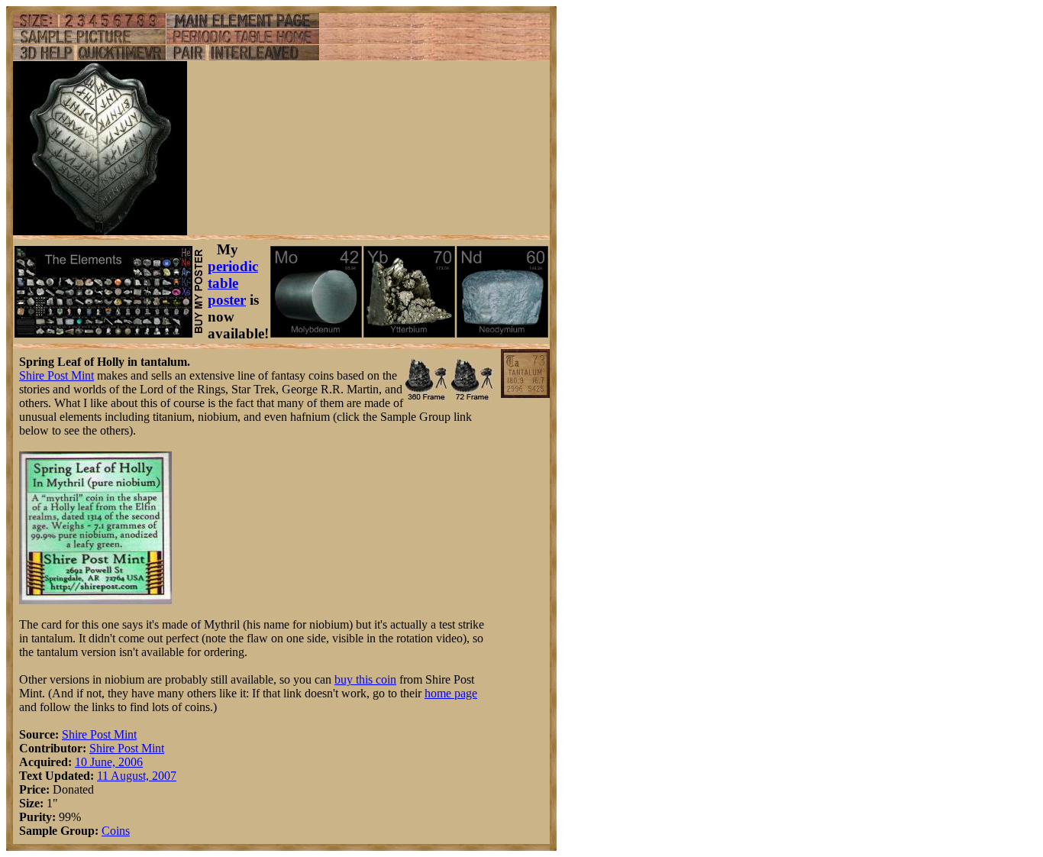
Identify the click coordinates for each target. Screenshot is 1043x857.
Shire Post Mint (56, 375)
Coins (116, 830)
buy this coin (365, 679)
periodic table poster (233, 283)
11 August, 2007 (136, 775)
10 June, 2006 (109, 761)
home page (451, 693)
